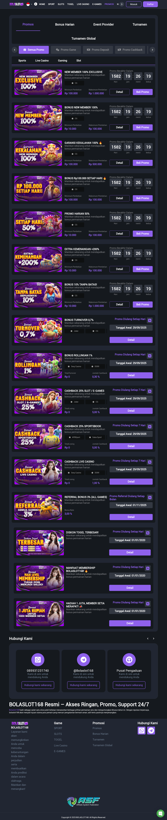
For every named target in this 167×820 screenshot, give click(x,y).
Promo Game (68, 49)
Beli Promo (142, 91)
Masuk (133, 4)
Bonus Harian (64, 24)
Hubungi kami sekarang (37, 685)
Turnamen (140, 24)
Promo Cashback (132, 49)
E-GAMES (97, 4)
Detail (119, 91)
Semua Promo (36, 49)
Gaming (62, 60)
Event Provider (103, 24)
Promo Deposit (100, 49)
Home (42, 4)
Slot (78, 60)
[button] (29, 4)
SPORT (51, 4)
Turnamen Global (83, 38)
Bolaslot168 (14, 710)
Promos (28, 24)
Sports (22, 60)
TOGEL (70, 4)
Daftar (150, 4)
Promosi (109, 4)
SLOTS (61, 4)
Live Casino (83, 4)
